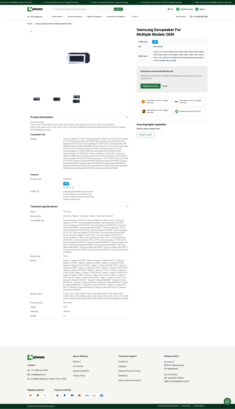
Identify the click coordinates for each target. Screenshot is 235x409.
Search (118, 9)
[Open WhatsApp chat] (227, 401)
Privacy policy (186, 406)
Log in (164, 86)
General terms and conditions (168, 406)
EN (172, 9)
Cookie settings (198, 406)
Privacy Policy (79, 376)
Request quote (145, 135)
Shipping (122, 366)
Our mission (78, 366)
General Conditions (81, 371)
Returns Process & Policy (129, 371)
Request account (150, 86)
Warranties (123, 376)
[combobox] (84, 9)
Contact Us (123, 361)
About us (77, 361)
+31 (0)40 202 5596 (200, 17)
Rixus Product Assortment (129, 380)
